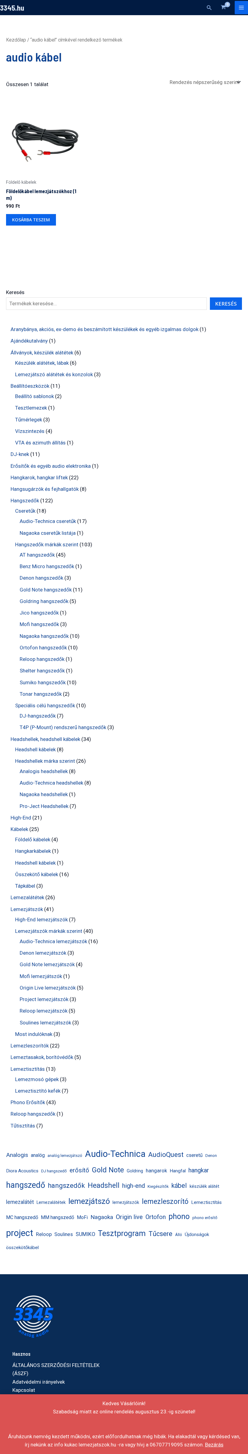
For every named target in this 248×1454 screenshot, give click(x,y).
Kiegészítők (158, 1186)
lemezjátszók (126, 1202)
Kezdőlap (16, 40)
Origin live (129, 1217)
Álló (178, 1234)
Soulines (63, 1234)
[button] (209, 8)
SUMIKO (85, 1234)
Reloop (44, 1234)
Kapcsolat (23, 1390)
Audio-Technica (115, 1154)
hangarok (156, 1171)
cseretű (194, 1155)
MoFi (82, 1217)
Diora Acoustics (22, 1171)
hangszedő (25, 1185)
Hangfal (178, 1171)
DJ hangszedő (54, 1171)
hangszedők (66, 1185)
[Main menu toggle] (241, 7)
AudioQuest (166, 1154)
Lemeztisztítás (206, 1202)
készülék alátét (204, 1186)
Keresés (15, 292)
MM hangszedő (57, 1217)
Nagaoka (101, 1217)
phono (179, 1216)
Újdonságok (197, 1234)
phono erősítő (204, 1217)
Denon (211, 1155)
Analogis (17, 1154)
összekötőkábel (22, 1247)
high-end (133, 1185)
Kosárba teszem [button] (31, 220)
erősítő (79, 1170)
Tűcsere (160, 1234)
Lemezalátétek (51, 1202)
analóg (38, 1155)
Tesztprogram (122, 1233)
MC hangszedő (22, 1217)
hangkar (198, 1170)
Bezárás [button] (214, 1445)
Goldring (135, 1171)
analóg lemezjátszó (64, 1155)
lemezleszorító (165, 1202)
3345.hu (12, 7)
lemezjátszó (89, 1201)
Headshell (103, 1185)
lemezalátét (20, 1202)
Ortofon (155, 1217)
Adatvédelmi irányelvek (38, 1382)
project (19, 1233)
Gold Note (108, 1170)
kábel (179, 1185)
